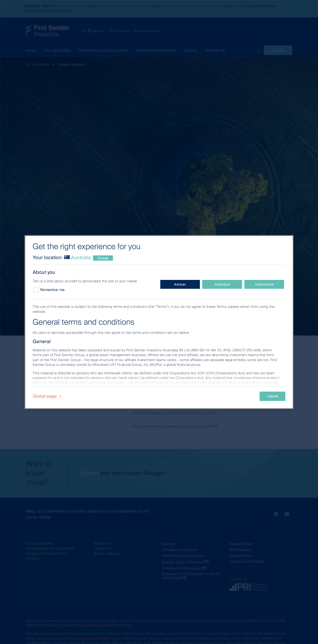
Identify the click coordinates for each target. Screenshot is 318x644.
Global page (45, 396)
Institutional (264, 284)
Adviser (180, 284)
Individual (222, 284)
